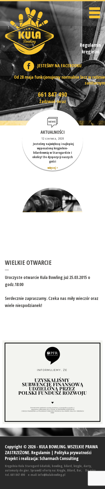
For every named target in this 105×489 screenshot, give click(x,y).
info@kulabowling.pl (51, 474)
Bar (79, 470)
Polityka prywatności (72, 452)
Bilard (71, 470)
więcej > (52, 167)
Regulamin (40, 452)
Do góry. (90, 470)
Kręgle (61, 470)
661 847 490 (52, 94)
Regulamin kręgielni (90, 48)
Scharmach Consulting (59, 458)
